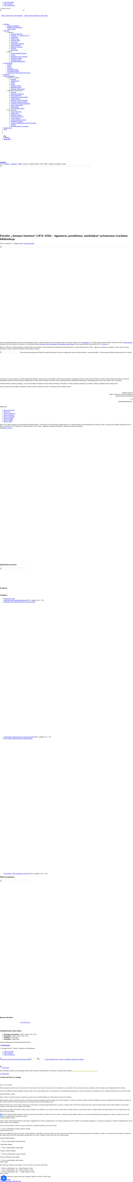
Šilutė (16, 243)
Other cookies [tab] (4, 1162)
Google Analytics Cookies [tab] (7, 1118)
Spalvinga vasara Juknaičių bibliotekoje (15, 600)
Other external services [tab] (6, 1130)
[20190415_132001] (45, 166)
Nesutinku (6, 1074)
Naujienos (3, 162)
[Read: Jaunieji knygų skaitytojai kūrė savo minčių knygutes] (68, 602)
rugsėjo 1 (105, 344)
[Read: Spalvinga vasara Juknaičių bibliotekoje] (9, 598)
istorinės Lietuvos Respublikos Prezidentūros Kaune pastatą (57, 344)
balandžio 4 (86, 342)
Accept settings (4, 1181)
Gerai (1, 1074)
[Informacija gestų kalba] (4, 133)
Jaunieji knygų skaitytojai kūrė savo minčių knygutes (19, 737)
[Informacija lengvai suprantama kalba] (4, 131)
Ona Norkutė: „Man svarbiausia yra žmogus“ (16, 873)
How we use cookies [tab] (6, 1085)
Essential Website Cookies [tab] (7, 1094)
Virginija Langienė (29, 243)
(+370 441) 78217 (25, 1022)
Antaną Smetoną (127, 342)
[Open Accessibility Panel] (4, 1178)
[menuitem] (68, 26)
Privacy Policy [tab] (4, 1173)
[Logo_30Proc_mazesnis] (11, 15)
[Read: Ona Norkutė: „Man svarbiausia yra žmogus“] (68, 738)
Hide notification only (15, 1181)
